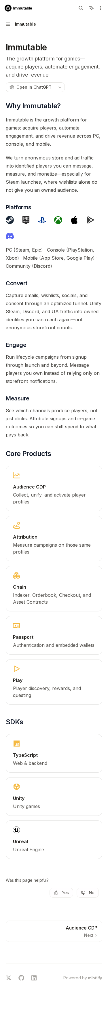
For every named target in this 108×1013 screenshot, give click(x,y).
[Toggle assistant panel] (91, 8)
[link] (54, 488)
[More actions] (100, 8)
